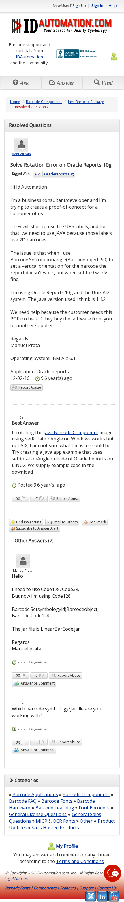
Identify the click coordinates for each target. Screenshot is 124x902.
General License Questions (38, 814)
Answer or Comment (37, 683)
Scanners (68, 887)
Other (86, 821)
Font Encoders (94, 808)
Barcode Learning (54, 808)
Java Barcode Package (86, 101)
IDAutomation (29, 56)
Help (113, 5)
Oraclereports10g (59, 174)
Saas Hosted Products (55, 827)
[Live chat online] (112, 873)
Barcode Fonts (56, 801)
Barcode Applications (35, 794)
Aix (37, 174)
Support (86, 887)
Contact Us (106, 887)
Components (45, 887)
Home (15, 101)
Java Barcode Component (71, 432)
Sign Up (79, 5)
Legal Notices (15, 878)
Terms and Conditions (80, 861)
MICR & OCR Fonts (55, 821)
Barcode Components (44, 101)
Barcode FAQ (23, 801)
